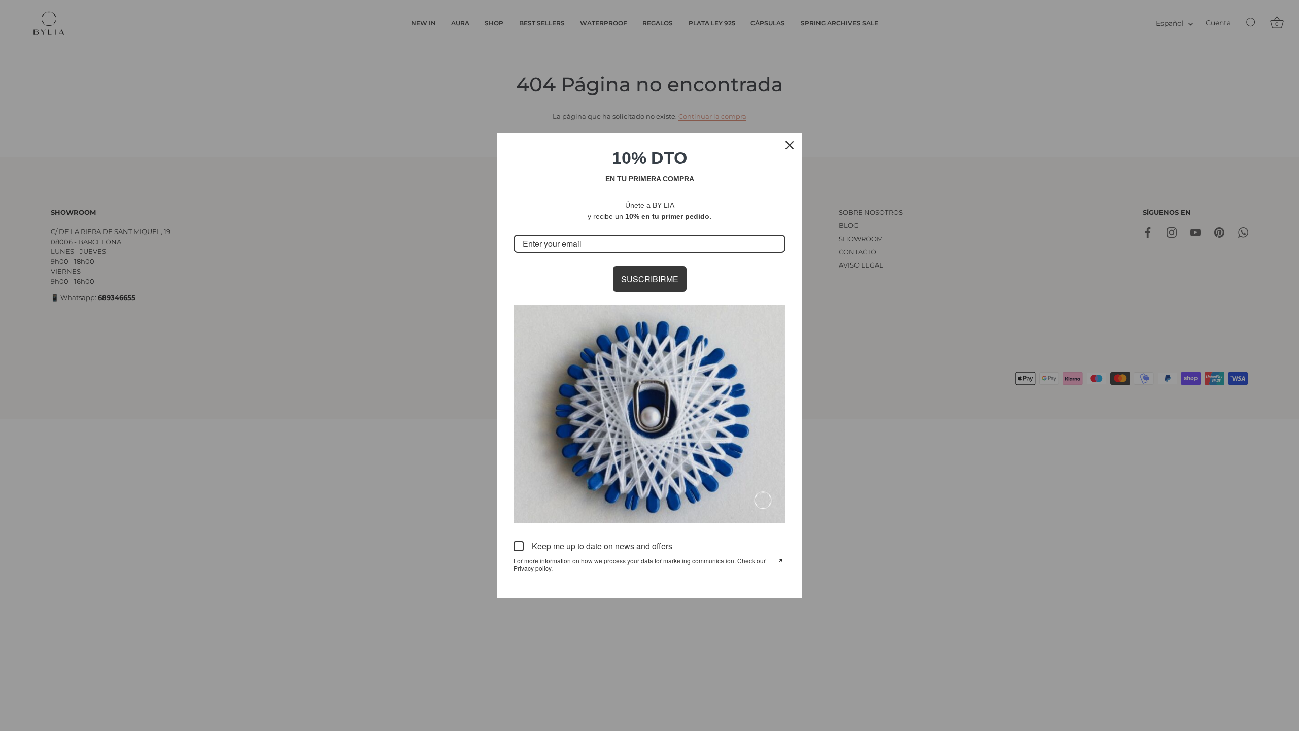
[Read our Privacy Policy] (779, 562)
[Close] (789, 145)
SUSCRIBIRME (649, 279)
